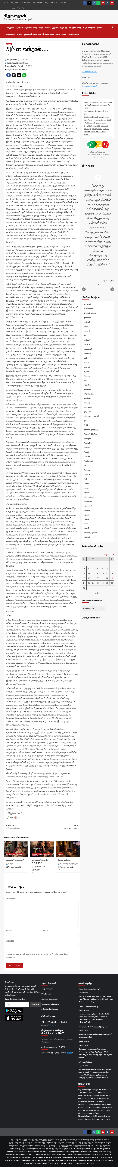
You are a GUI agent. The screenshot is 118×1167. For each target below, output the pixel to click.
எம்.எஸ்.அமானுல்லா (101, 1027)
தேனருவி (87, 474)
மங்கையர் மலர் (89, 497)
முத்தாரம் (87, 515)
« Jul (97, 593)
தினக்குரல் (87, 438)
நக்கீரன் (86, 483)
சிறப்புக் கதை (43, 34)
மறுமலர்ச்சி (88, 506)
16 (112, 573)
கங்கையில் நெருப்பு (93, 1006)
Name (9, 930)
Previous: (15, 826)
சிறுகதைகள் (15, 15)
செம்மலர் (87, 403)
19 (93, 578)
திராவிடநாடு (88, 461)
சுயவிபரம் (63, 3)
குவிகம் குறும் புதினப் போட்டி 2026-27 (98, 102)
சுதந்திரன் (87, 389)
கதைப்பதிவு (15, 3)
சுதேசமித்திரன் (89, 394)
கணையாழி (88, 349)
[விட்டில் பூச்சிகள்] (68, 849)
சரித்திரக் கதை (75, 28)
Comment (11, 898)
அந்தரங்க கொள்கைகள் (50, 1009)
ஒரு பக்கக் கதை (30, 34)
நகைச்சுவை (10, 34)
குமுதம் (86, 371)
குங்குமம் (87, 367)
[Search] (112, 27)
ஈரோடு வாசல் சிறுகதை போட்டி (95, 123)
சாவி (85, 380)
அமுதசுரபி (87, 304)
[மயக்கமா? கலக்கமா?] (16, 849)
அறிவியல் (19, 28)
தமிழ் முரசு (87, 412)
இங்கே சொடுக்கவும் (89, 71)
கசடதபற (87, 344)
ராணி (86, 524)
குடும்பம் (55, 28)
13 (98, 573)
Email (46, 930)
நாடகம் (64, 34)
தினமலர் (87, 456)
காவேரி (86, 362)
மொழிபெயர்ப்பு (74, 34)
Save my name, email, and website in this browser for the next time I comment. (37, 956)
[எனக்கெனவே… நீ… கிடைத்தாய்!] (42, 849)
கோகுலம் (87, 376)
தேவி (40, 854)
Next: (70, 826)
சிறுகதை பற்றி (37, 3)
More (52, 1025)
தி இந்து (87, 425)
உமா (85, 335)
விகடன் (86, 528)
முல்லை (86, 519)
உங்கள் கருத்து (10, 8)
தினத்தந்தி (88, 443)
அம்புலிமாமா (88, 309)
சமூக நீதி (64, 28)
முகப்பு (6, 3)
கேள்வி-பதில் (26, 3)
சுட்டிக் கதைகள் (89, 28)
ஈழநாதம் (87, 331)
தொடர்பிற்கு (21, 8)
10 (84, 573)
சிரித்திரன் (87, 385)
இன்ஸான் (87, 318)
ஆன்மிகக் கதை (31, 28)
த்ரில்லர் (99, 28)
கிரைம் (47, 28)
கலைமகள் (87, 353)
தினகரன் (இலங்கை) (91, 434)
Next (112, 289)
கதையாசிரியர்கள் (51, 3)
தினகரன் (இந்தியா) (91, 430)
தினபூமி (87, 452)
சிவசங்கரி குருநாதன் (69, 863)
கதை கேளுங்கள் (47, 989)
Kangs (81, 1006)
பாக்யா (86, 488)
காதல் (41, 28)
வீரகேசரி (87, 537)
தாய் (85, 421)
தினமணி (87, 447)
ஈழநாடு (86, 326)
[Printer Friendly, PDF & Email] (13, 817)
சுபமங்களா (87, 398)
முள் (87, 1042)
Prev (84, 289)
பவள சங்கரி (25, 59)
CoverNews (79, 1163)
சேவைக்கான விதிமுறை (50, 1004)
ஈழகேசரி (87, 322)
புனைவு (19, 34)
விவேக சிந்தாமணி (90, 533)
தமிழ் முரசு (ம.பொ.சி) (91, 416)
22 (107, 578)
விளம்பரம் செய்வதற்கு (49, 999)
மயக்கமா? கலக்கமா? (15, 860)
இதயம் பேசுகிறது (90, 313)
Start (97, 284)
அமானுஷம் (10, 28)
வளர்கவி (11, 863)
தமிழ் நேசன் (88, 407)
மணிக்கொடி (88, 501)
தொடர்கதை (55, 34)
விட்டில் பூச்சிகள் (64, 860)
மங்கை (86, 492)
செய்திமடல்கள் (46, 994)
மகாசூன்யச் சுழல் (94, 989)
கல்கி (85, 358)
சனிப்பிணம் (88, 1062)
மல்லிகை (87, 510)
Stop (98, 284)
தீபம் (85, 465)
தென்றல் (87, 470)
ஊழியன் (87, 340)
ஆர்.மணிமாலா (40, 866)
